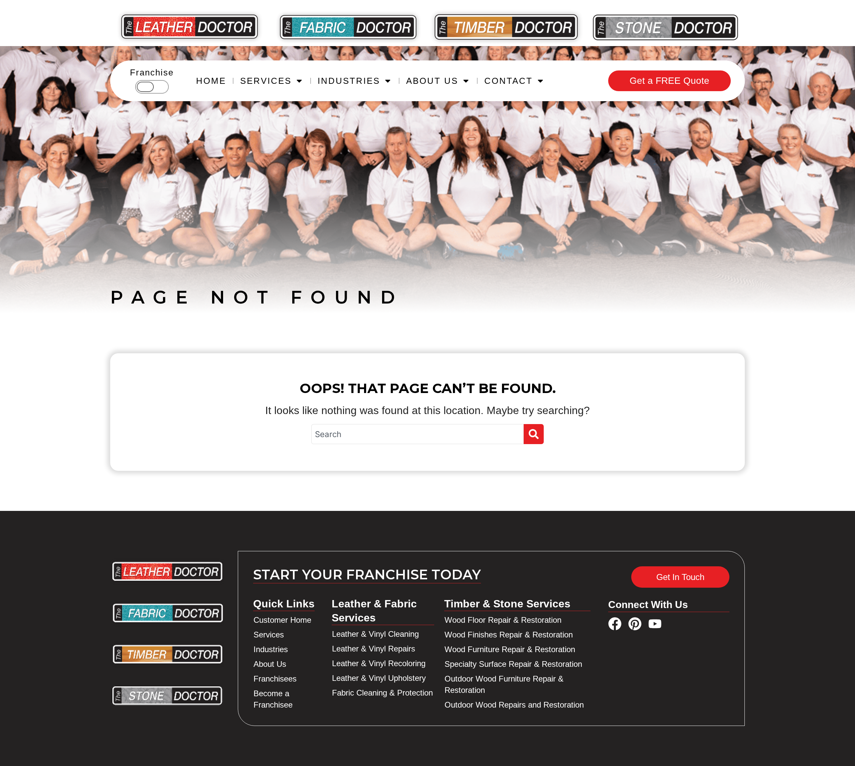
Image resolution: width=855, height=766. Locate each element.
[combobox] (417, 434)
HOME (211, 81)
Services (268, 634)
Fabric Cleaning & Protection (382, 692)
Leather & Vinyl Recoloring (378, 663)
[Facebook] (615, 623)
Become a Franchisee (273, 699)
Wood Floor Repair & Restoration (503, 619)
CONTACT (508, 81)
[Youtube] (655, 623)
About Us (269, 663)
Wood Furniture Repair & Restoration (510, 649)
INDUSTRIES (349, 81)
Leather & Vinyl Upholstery (379, 678)
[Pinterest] (635, 623)
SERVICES (266, 81)
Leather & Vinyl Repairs (373, 648)
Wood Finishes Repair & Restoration (509, 634)
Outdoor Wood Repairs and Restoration (514, 704)
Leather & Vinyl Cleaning (375, 633)
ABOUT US (432, 81)
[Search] (534, 434)
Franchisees (275, 678)
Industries (270, 649)
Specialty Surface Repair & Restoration (513, 663)
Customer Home (282, 619)
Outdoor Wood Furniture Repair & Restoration (504, 684)
